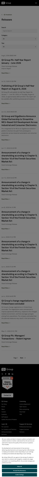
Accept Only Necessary (19, 470)
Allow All (19, 466)
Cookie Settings (19, 475)
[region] (19, 457)
